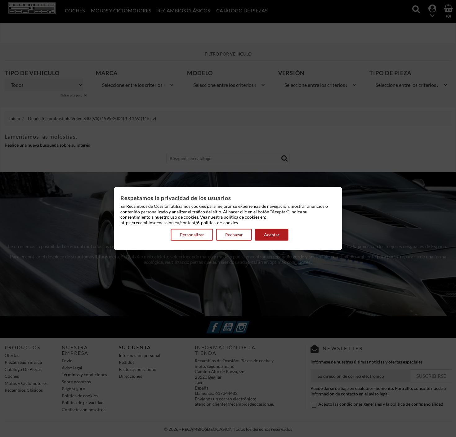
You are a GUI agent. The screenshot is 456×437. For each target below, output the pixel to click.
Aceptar (271, 234)
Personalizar (192, 234)
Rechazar (234, 234)
